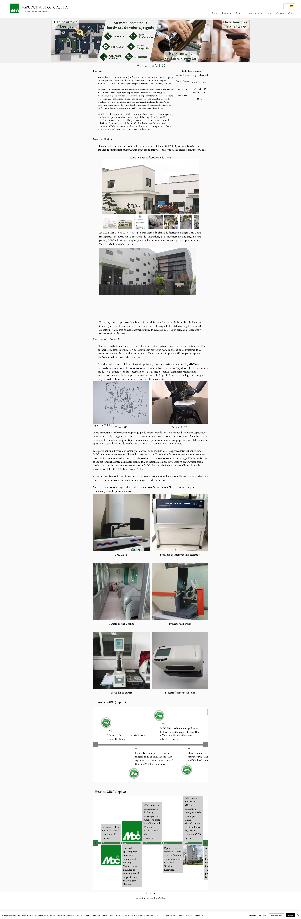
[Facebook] (147, 893)
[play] (295, 20)
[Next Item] (195, 187)
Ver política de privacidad (194, 915)
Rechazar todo (276, 915)
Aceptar (290, 915)
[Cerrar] (298, 915)
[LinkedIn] (154, 893)
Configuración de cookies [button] (258, 915)
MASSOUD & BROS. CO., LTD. (45, 7)
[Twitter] (150, 893)
